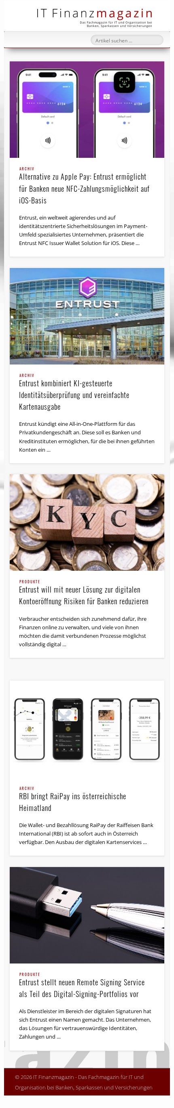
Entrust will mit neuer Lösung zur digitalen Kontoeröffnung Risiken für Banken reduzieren (84, 593)
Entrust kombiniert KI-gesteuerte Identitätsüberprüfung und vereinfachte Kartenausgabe (74, 393)
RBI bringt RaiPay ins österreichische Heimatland (72, 800)
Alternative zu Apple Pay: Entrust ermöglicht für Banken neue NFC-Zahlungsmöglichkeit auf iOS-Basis (84, 186)
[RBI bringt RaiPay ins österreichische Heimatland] (87, 729)
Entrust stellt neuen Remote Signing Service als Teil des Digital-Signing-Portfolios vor (82, 986)
